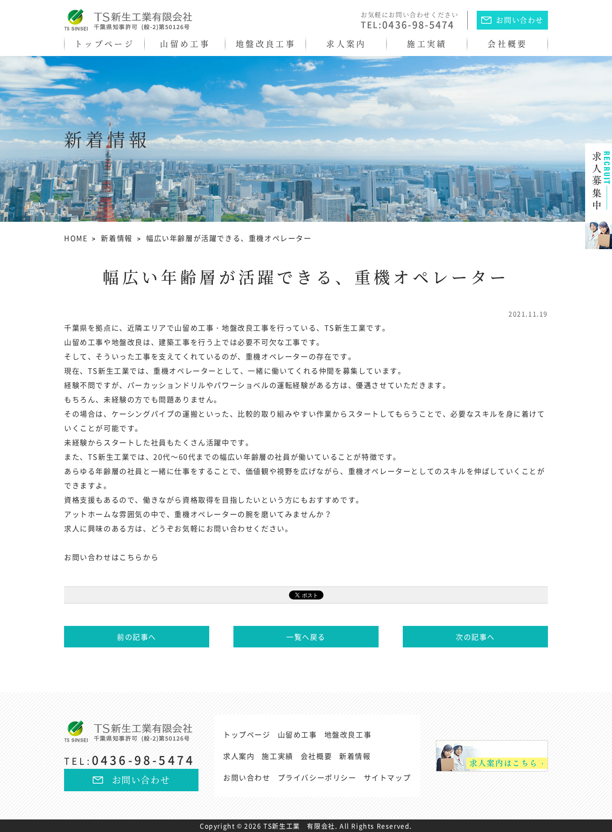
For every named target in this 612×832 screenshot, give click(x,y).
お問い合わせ (519, 20)
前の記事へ (136, 636)
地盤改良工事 (266, 43)
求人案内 (346, 43)
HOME (75, 238)
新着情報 (116, 238)
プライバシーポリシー (317, 777)
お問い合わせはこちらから (111, 557)
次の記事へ (475, 636)
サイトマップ (387, 777)
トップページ (104, 43)
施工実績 (427, 43)
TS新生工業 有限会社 (299, 825)
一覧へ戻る (306, 636)
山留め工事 (185, 43)
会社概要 (507, 43)
